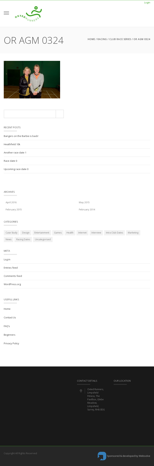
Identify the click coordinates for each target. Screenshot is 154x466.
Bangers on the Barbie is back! (21, 136)
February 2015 (14, 209)
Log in (7, 259)
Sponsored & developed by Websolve (128, 456)
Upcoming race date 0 (16, 169)
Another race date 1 (15, 152)
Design (25, 232)
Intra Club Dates (114, 232)
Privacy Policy (11, 343)
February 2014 (87, 209)
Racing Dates (23, 239)
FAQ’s (7, 326)
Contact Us (10, 317)
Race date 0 (10, 160)
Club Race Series (120, 39)
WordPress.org (12, 284)
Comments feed (13, 276)
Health (69, 232)
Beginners (9, 334)
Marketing (133, 232)
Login (147, 2)
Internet (82, 232)
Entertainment (41, 232)
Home (91, 39)
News (8, 239)
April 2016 (11, 202)
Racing (102, 39)
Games (58, 232)
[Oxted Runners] (28, 13)
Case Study (11, 232)
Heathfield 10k (12, 144)
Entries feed (11, 267)
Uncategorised (43, 239)
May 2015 (84, 202)
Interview (96, 232)
